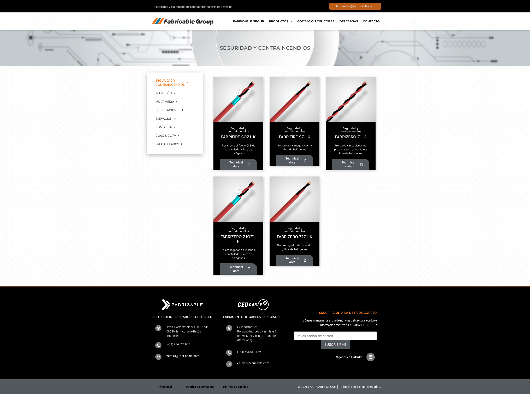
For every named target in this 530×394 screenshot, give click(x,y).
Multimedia (164, 101)
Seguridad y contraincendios (170, 82)
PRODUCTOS (278, 21)
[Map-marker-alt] (158, 328)
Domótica (163, 127)
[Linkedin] (370, 357)
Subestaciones (167, 110)
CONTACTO (371, 21)
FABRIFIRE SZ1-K (294, 136)
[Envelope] (158, 357)
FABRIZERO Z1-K (350, 136)
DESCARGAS (348, 21)
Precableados (167, 144)
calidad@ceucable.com (253, 363)
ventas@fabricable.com (182, 356)
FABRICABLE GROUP (248, 21)
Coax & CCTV (165, 135)
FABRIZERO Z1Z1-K (294, 236)
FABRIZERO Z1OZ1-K (238, 239)
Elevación (163, 118)
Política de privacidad (200, 386)
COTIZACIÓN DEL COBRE (315, 21)
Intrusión (163, 93)
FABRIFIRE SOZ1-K (238, 136)
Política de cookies (235, 386)
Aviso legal (165, 386)
